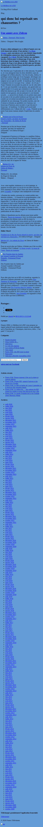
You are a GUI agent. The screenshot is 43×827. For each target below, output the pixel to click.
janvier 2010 (9, 803)
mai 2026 (8, 410)
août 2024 (8, 452)
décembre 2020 (10, 540)
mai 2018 (8, 603)
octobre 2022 (9, 496)
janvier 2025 (9, 442)
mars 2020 (9, 558)
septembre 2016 (10, 643)
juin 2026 (8, 408)
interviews (8, 344)
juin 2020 (8, 552)
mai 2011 (8, 771)
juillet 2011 (9, 767)
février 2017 (9, 633)
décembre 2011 (10, 757)
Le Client (12, 57)
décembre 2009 (10, 805)
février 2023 (9, 488)
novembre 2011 (10, 759)
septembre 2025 (10, 426)
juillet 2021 (9, 526)
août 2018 (8, 597)
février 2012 (9, 753)
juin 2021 (8, 528)
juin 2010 (8, 793)
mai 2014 (8, 699)
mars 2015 (9, 679)
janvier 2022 (9, 514)
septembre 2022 (10, 498)
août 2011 (8, 765)
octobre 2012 (9, 737)
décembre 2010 (10, 781)
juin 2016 (8, 649)
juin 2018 (8, 601)
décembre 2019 (10, 565)
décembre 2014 (10, 685)
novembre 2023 (10, 470)
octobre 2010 (9, 785)
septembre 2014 (10, 691)
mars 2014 (9, 703)
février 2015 (9, 681)
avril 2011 (8, 773)
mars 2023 (9, 486)
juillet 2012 (9, 743)
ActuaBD (7, 191)
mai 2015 (8, 675)
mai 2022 (8, 506)
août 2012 (8, 741)
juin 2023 (8, 480)
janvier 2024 (9, 466)
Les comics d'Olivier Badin (14, 348)
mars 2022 (9, 510)
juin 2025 (8, 432)
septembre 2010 (10, 787)
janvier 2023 (9, 490)
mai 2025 (8, 434)
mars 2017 (9, 631)
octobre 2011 (9, 761)
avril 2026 (8, 412)
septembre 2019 (10, 571)
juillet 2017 (9, 623)
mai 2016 (8, 651)
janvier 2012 (9, 755)
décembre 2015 (10, 661)
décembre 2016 (10, 637)
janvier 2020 (9, 563)
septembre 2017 (10, 619)
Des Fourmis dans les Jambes (21, 287)
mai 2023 (8, 482)
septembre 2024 (10, 450)
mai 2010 (8, 795)
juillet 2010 (9, 791)
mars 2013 (9, 727)
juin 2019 (8, 577)
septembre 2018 (10, 595)
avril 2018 (8, 605)
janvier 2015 (9, 683)
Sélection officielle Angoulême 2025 (18, 356)
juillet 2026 (9, 406)
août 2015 (8, 669)
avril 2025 (8, 436)
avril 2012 (8, 749)
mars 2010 (9, 799)
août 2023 (8, 476)
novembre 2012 (10, 735)
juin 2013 (8, 721)
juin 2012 (8, 745)
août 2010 (8, 789)
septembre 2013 (10, 715)
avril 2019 (8, 581)
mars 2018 (9, 607)
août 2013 (8, 717)
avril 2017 (8, 629)
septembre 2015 (10, 667)
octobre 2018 (9, 593)
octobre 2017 (9, 617)
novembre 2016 (10, 639)
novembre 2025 (10, 422)
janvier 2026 (9, 418)
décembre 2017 (10, 613)
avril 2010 (8, 797)
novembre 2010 (10, 783)
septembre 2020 (10, 546)
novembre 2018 (10, 591)
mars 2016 (9, 655)
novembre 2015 (10, 663)
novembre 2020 (10, 542)
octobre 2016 (9, 641)
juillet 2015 (9, 671)
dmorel (10, 316)
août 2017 (8, 621)
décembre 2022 (10, 492)
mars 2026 (9, 414)
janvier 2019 (9, 587)
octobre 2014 (9, 689)
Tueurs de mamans (12, 250)
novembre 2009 (10, 807)
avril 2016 (8, 653)
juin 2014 (8, 697)
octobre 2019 (9, 569)
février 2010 (9, 801)
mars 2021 (9, 534)
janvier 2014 (9, 707)
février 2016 (9, 657)
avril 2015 (8, 677)
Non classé (9, 350)
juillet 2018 (9, 599)
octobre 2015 (9, 665)
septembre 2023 (10, 474)
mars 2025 (9, 438)
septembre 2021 (10, 522)
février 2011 (9, 777)
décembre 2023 (10, 468)
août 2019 (8, 573)
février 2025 (9, 440)
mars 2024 (9, 462)
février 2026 (9, 416)
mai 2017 (8, 627)
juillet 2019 (9, 575)
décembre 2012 (10, 733)
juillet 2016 (9, 647)
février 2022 (9, 512)
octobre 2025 (9, 424)
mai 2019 (8, 579)
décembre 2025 (10, 420)
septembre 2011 (10, 763)
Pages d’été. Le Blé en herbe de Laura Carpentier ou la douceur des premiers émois (23, 386)
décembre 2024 (10, 444)
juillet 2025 (9, 430)
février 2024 (9, 464)
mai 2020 (8, 554)
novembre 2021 (10, 518)
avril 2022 (8, 508)
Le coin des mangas (12, 346)
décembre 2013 (10, 709)
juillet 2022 (9, 502)
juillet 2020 (9, 550)
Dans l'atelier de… (11, 342)
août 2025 (8, 428)
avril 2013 (8, 725)
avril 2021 (8, 532)
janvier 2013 (9, 731)
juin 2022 (8, 504)
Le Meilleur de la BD (8, 6)
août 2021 (8, 524)
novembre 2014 (10, 687)
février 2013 (9, 729)
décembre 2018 (10, 589)
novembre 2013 (10, 711)
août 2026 (8, 404)
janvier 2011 (9, 779)
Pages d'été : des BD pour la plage (17, 352)
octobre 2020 (9, 544)
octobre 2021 (9, 520)
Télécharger (5, 817)
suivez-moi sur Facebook (10, 364)
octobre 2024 (9, 448)
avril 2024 (8, 460)
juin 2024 (8, 456)
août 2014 (8, 693)
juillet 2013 (9, 719)
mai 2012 (8, 747)
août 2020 (8, 548)
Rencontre (8, 354)
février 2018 (9, 609)
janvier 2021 (9, 538)
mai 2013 (8, 723)
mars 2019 (9, 583)
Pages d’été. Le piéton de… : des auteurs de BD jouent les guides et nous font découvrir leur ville (22, 390)
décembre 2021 (10, 516)
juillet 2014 (9, 695)
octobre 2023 (9, 472)
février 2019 (9, 585)
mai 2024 (8, 458)
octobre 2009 (9, 809)
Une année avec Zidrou (14, 33)
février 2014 (9, 705)
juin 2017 (8, 625)
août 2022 (8, 500)
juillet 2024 (9, 454)
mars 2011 (8, 775)
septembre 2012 (10, 739)
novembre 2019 (10, 567)
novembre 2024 (10, 446)
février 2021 (9, 536)
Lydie (28, 109)
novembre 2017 (10, 615)
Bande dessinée (10, 340)
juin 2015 (8, 673)
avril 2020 (8, 556)
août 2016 (8, 645)
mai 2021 (8, 530)
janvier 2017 (9, 635)
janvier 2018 (9, 611)
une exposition (21, 293)
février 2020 (9, 561)
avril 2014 (8, 701)
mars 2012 (9, 751)
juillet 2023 (9, 478)
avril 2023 (8, 484)
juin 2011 (8, 769)
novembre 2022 (10, 494)
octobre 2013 (9, 713)
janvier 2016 (9, 659)
